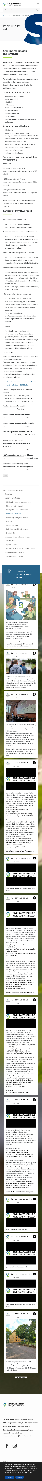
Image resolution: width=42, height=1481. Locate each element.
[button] (21, 615)
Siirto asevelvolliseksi (14, 506)
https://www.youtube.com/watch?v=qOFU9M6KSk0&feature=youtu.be (20, 1050)
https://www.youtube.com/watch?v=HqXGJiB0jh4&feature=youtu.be (17, 1151)
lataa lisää (21, 1377)
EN (9, 15)
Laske (5, 475)
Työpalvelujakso (11, 544)
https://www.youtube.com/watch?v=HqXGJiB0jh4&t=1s (17, 811)
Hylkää (19, 1477)
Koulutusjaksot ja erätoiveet (17, 517)
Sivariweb (16, 15)
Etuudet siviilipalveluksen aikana (17, 537)
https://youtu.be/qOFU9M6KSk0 (23, 816)
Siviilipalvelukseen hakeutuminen (19, 502)
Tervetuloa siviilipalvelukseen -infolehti (24, 574)
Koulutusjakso (10, 541)
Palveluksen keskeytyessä (14, 552)
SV (6, 15)
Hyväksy (9, 1477)
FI (3, 15)
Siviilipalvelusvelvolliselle (13, 490)
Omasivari (25, 15)
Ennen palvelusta (12, 498)
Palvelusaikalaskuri (13, 514)
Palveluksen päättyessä (14, 556)
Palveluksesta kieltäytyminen (17, 529)
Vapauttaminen (12, 525)
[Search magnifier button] (37, 9)
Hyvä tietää (10, 533)
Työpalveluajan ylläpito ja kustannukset (20, 548)
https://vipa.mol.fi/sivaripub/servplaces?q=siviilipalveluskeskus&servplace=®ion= (19, 645)
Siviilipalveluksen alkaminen (17, 510)
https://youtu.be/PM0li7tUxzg (22, 814)
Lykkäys (9, 521)
